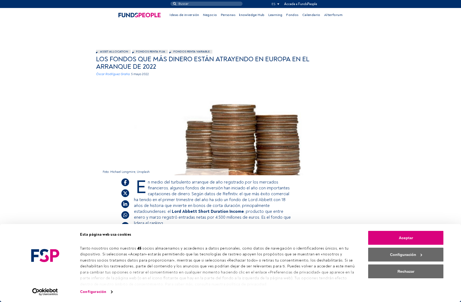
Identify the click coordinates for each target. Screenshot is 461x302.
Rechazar (406, 271)
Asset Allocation (114, 51)
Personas (228, 15)
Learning (275, 15)
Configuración (93, 291)
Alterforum (333, 15)
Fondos (292, 15)
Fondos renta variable (191, 51)
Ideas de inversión (184, 15)
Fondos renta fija (150, 51)
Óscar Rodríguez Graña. (113, 74)
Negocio (210, 15)
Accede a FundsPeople (300, 4)
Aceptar (406, 238)
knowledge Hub (251, 15)
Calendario (311, 15)
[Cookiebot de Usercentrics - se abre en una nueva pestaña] (45, 292)
